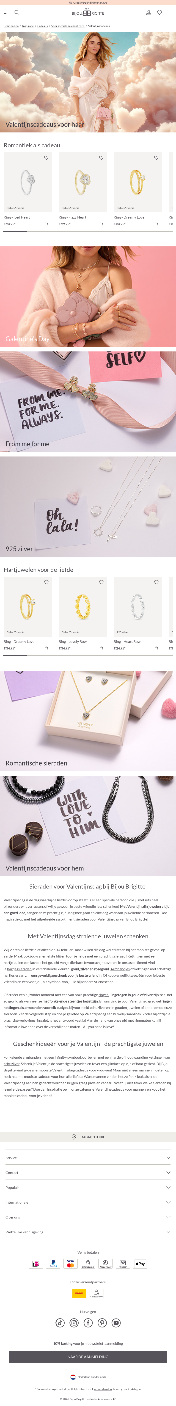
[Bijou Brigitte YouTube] (116, 1322)
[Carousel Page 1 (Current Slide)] (15, 231)
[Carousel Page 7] (161, 231)
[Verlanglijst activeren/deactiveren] (46, 157)
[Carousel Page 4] (88, 231)
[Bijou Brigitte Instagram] (74, 1322)
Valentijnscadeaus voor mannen (121, 1089)
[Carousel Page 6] (136, 231)
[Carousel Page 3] (64, 231)
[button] (148, 12)
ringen (104, 994)
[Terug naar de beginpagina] (88, 11)
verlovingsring (30, 1020)
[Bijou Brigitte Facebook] (88, 1322)
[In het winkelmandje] (46, 223)
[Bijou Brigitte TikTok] (60, 1322)
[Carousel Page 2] (39, 231)
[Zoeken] (16, 12)
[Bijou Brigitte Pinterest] (102, 1322)
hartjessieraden (19, 969)
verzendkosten (103, 1389)
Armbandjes (120, 969)
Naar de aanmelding (88, 1356)
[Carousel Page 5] (112, 231)
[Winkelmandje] (170, 12)
